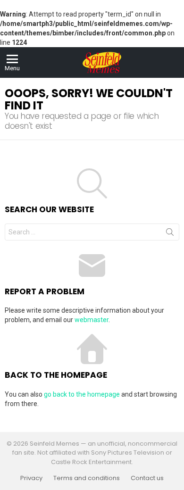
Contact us (147, 478)
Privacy (31, 478)
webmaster (92, 320)
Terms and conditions (86, 478)
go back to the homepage (82, 394)
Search (169, 234)
